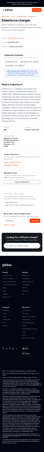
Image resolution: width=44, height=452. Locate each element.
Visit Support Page (10, 165)
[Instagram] (10, 348)
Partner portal (6, 319)
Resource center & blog (29, 316)
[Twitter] (16, 348)
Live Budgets (26, 284)
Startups (4, 294)
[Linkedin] (13, 348)
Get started (37, 10)
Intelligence (25, 275)
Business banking (7, 278)
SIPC (37, 385)
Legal (23, 332)
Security (4, 325)
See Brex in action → (10, 225)
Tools (13, 16)
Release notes (6, 297)
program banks (34, 390)
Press (4, 322)
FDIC (35, 381)
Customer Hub (26, 310)
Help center (25, 313)
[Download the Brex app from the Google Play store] (26, 353)
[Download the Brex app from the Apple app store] (25, 348)
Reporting (25, 288)
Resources (5, 16)
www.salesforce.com (15, 38)
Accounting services (28, 322)
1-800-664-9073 (14, 162)
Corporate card (7, 275)
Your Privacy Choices (28, 338)
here (3, 406)
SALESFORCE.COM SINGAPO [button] (15, 65)
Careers (4, 313)
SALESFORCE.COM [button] (11, 62)
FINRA (34, 385)
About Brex (5, 310)
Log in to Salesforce (22, 182)
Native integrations (27, 281)
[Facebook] (3, 348)
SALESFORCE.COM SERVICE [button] (29, 62)
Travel (4, 291)
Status (24, 325)
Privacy (24, 335)
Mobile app (25, 291)
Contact (4, 316)
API (23, 294)
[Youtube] (6, 348)
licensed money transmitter (10, 435)
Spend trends (26, 319)
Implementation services (29, 329)
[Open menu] (3, 10)
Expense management (9, 281)
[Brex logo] (9, 10)
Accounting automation (9, 284)
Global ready (26, 278)
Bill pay (4, 288)
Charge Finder (22, 16)
